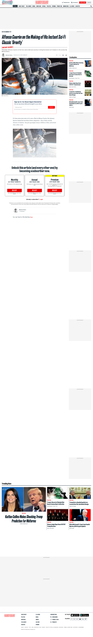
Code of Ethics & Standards (52, 627)
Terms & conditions (68, 627)
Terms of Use (29, 109)
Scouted (77, 6)
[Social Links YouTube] (80, 619)
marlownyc (22, 211)
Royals (44, 6)
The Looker (28, 6)
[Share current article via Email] (63, 55)
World (37, 619)
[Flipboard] (86, 619)
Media (33, 6)
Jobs (32, 627)
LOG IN (89, 2)
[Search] (91, 6)
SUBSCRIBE (82, 2)
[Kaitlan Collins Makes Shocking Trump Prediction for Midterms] (88, 66)
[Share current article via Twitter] (60, 55)
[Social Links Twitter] (74, 619)
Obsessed (38, 6)
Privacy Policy (35, 109)
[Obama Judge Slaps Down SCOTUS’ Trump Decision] (88, 86)
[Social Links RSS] (83, 619)
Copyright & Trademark (78, 627)
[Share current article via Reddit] (66, 55)
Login (41, 199)
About (22, 627)
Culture (38, 622)
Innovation (66, 6)
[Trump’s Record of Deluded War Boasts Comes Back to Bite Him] (88, 76)
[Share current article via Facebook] (57, 55)
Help (40, 627)
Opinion (54, 6)
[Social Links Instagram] (77, 619)
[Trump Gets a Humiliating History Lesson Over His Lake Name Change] (88, 95)
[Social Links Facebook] (71, 619)
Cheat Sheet (22, 6)
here (32, 217)
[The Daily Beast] (42, 2)
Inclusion (61, 627)
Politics (49, 6)
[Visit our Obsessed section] (12, 2)
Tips (30, 627)
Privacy (43, 627)
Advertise (36, 627)
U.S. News (72, 6)
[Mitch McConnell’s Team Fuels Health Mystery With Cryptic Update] (88, 105)
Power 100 (59, 6)
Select (14, 190)
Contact (26, 627)
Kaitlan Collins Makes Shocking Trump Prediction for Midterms (24, 518)
